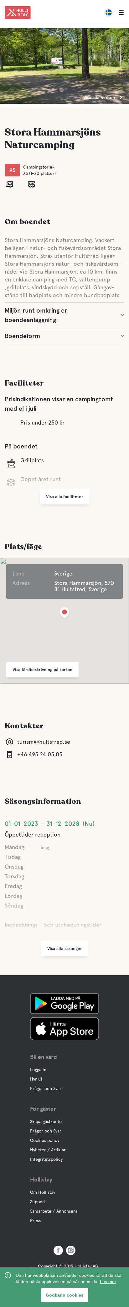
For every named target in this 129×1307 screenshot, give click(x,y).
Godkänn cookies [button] (65, 1295)
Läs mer (108, 1281)
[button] (64, 614)
